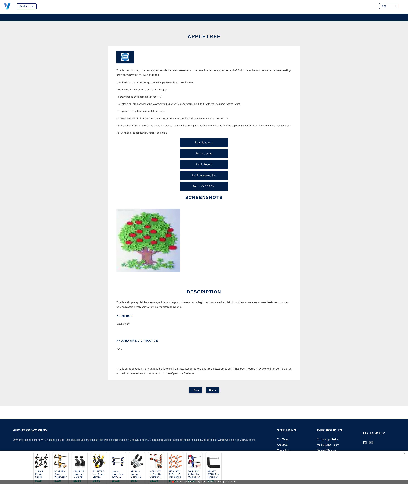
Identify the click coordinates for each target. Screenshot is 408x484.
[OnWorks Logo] (7, 6)
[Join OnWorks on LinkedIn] (365, 442)
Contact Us (283, 450)
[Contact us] (371, 442)
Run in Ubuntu (204, 153)
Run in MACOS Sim (204, 186)
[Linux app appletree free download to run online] (125, 57)
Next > (212, 390)
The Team (282, 439)
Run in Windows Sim (204, 175)
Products (24, 6)
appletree (204, 36)
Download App (204, 142)
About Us (282, 445)
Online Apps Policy (328, 439)
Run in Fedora (204, 164)
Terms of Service (326, 450)
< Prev (195, 390)
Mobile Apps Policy (328, 445)
